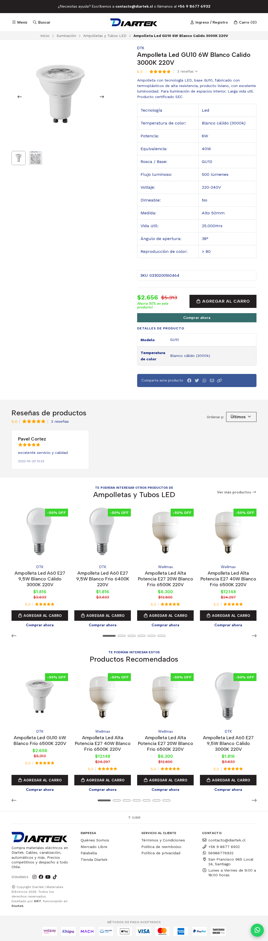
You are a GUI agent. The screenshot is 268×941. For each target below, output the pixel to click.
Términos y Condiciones (163, 840)
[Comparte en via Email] (212, 380)
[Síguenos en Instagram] (34, 877)
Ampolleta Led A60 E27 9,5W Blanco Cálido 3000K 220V (40, 578)
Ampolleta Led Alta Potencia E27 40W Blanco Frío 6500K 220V (228, 578)
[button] (219, 380)
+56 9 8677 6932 (224, 847)
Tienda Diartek (94, 859)
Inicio (44, 36)
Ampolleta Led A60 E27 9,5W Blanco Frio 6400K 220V (102, 578)
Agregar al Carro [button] (42, 615)
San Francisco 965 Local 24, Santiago (230, 861)
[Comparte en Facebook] (189, 380)
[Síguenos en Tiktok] (55, 877)
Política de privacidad (160, 853)
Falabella (89, 853)
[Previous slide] (20, 97)
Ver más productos (234, 492)
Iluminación (66, 36)
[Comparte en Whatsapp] (204, 380)
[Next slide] (102, 97)
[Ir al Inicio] (134, 22)
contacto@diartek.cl (226, 840)
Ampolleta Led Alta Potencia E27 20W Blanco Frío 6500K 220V (165, 578)
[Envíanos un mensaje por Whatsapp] (257, 930)
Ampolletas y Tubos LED (104, 36)
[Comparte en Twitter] (196, 380)
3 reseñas (186, 71)
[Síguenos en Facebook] (41, 877)
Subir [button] (136, 817)
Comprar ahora (196, 317)
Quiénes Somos (95, 840)
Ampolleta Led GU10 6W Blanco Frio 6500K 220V (40, 740)
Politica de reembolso (161, 847)
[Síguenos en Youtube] (48, 877)
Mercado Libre (94, 847)
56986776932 (220, 853)
